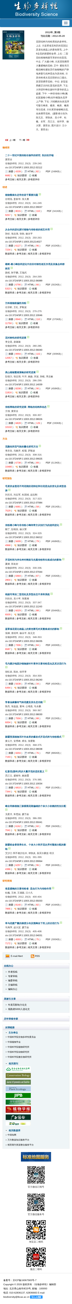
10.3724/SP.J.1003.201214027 (25, 241)
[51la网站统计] (36, 1297)
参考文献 (10, 179)
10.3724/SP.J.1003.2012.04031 (25, 935)
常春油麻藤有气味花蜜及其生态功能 (24, 702)
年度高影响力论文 (17, 1004)
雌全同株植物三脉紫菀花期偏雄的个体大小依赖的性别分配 (35, 806)
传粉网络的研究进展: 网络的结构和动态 (26, 407)
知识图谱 (22, 175)
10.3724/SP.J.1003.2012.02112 (25, 167)
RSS (37, 956)
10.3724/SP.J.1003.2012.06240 (25, 679)
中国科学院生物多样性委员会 (22, 1037)
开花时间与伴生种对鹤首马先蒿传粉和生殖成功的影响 (33, 559)
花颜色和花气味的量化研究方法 (21, 446)
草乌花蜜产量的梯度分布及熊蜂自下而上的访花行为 (32, 923)
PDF (48, 171)
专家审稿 (12, 976)
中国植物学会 (14, 1042)
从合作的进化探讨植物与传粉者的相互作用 (27, 229)
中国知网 (12, 1135)
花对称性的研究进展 (15, 337)
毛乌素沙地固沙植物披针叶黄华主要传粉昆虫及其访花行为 (35, 663)
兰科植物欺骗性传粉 (15, 303)
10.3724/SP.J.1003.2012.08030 (25, 714)
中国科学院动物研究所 (18, 1052)
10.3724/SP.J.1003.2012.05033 (25, 900)
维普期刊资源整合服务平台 (21, 1145)
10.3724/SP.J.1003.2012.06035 (25, 641)
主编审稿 (12, 984)
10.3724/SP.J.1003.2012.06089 (25, 280)
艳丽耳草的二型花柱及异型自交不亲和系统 (27, 594)
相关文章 (21, 179)
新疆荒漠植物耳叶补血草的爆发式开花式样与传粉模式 (33, 736)
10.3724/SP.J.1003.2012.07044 (25, 572)
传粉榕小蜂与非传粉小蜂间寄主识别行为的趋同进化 (32, 525)
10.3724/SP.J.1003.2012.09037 (25, 207)
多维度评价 (34, 179)
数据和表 (10, 253)
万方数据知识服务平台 (18, 1140)
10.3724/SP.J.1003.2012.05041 (25, 822)
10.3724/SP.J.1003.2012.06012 (25, 537)
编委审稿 (12, 980)
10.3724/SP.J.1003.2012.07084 (25, 502)
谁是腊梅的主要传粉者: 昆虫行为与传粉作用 (28, 888)
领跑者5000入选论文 (19, 1009)
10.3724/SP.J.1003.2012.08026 (25, 419)
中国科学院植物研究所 (18, 1047)
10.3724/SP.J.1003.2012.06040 (25, 350)
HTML (31, 171)
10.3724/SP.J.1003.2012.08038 (25, 749)
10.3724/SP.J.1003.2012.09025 (25, 458)
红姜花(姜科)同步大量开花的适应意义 (24, 771)
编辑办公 (12, 989)
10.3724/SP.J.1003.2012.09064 (25, 861)
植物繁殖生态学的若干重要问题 (21, 195)
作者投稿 (12, 971)
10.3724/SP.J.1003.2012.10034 (25, 783)
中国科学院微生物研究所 (19, 1057)
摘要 (11, 171)
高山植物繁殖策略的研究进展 (20, 372)
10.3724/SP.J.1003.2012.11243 (25, 606)
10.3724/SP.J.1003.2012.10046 (25, 315)
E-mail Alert (16, 956)
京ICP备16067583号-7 (25, 1280)
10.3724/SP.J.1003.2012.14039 (25, 384)
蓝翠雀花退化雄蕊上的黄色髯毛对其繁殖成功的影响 (32, 629)
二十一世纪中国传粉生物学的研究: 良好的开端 (29, 155)
